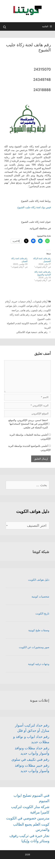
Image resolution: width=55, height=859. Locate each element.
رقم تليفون (36, 310)
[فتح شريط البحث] (4, 27)
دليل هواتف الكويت (38, 579)
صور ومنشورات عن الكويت (34, 647)
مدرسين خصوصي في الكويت (27, 818)
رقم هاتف (25, 310)
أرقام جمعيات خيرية (22, 301)
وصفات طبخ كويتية (38, 630)
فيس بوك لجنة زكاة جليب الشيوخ (34, 207)
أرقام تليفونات (40, 301)
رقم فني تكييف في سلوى (30, 759)
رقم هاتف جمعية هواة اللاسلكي (32, 332)
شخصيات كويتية (40, 596)
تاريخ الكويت (42, 613)
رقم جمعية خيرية (39, 314)
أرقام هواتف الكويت (28, 305)
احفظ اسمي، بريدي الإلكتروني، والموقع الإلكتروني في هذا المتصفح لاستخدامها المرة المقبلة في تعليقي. (28, 424)
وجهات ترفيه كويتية (38, 664)
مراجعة (15, 310)
